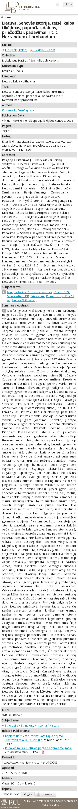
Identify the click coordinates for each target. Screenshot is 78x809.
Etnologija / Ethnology (19, 725)
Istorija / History (48, 725)
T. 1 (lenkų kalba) (16, 50)
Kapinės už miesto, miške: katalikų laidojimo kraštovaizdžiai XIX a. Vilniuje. (34, 738)
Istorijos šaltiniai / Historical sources (29, 292)
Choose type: (11, 794)
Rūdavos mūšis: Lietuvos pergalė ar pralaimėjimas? (38, 748)
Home (7, 17)
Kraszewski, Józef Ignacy (18, 110)
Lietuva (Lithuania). (24, 300)
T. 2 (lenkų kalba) (43, 50)
